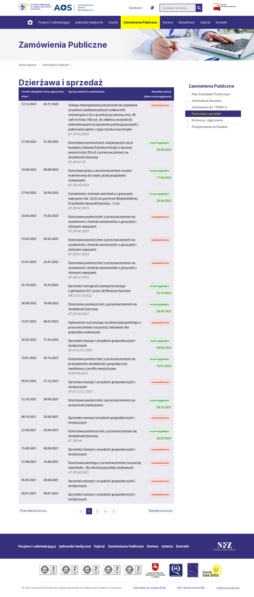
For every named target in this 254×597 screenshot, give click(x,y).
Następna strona (160, 510)
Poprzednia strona (33, 510)
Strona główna (30, 22)
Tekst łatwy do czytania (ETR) (149, 587)
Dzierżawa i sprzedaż (206, 114)
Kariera (168, 22)
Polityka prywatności (227, 587)
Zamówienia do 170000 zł (209, 107)
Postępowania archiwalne (209, 127)
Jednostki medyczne (89, 22)
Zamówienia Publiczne (140, 22)
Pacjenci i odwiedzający (54, 22)
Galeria (205, 22)
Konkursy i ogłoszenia (207, 120)
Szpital (113, 22)
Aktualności (187, 22)
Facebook (135, 8)
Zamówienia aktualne (207, 101)
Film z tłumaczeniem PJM (191, 587)
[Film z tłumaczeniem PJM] (152, 7)
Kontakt (221, 22)
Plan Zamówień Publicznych (211, 94)
